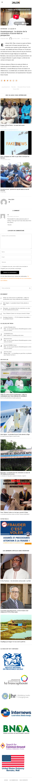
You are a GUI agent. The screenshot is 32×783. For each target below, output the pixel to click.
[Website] (9, 202)
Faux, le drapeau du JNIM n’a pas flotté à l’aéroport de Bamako (14, 157)
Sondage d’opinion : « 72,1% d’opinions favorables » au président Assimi (16, 318)
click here (6, 351)
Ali (8, 214)
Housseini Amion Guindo (24, 87)
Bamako (13, 87)
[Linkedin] (10, 80)
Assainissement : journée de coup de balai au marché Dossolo (14, 190)
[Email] (16, 80)
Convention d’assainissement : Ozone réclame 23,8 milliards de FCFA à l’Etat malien (14, 611)
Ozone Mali (16, 89)
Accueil (6, 780)
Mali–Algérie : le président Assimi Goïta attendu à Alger (16, 303)
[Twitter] (7, 80)
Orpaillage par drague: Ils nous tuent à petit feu (12, 641)
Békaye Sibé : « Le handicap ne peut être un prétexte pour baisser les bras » (18, 354)
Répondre (10, 224)
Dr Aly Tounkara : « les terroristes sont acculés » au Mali (15, 581)
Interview (3, 29)
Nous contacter (24, 780)
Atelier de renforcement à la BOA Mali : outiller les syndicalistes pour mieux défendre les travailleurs (16, 298)
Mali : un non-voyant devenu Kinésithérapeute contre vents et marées (17, 329)
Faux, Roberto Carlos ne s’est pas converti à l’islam (16, 313)
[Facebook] (1, 80)
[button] (30, 288)
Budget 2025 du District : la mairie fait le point (12, 125)
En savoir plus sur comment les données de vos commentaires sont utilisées (15, 278)
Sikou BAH (11, 199)
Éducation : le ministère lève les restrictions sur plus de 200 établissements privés (16, 309)
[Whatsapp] (13, 80)
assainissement (6, 87)
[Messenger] (4, 80)
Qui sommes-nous (14, 780)
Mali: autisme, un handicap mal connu (13, 335)
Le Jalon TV (12, 29)
